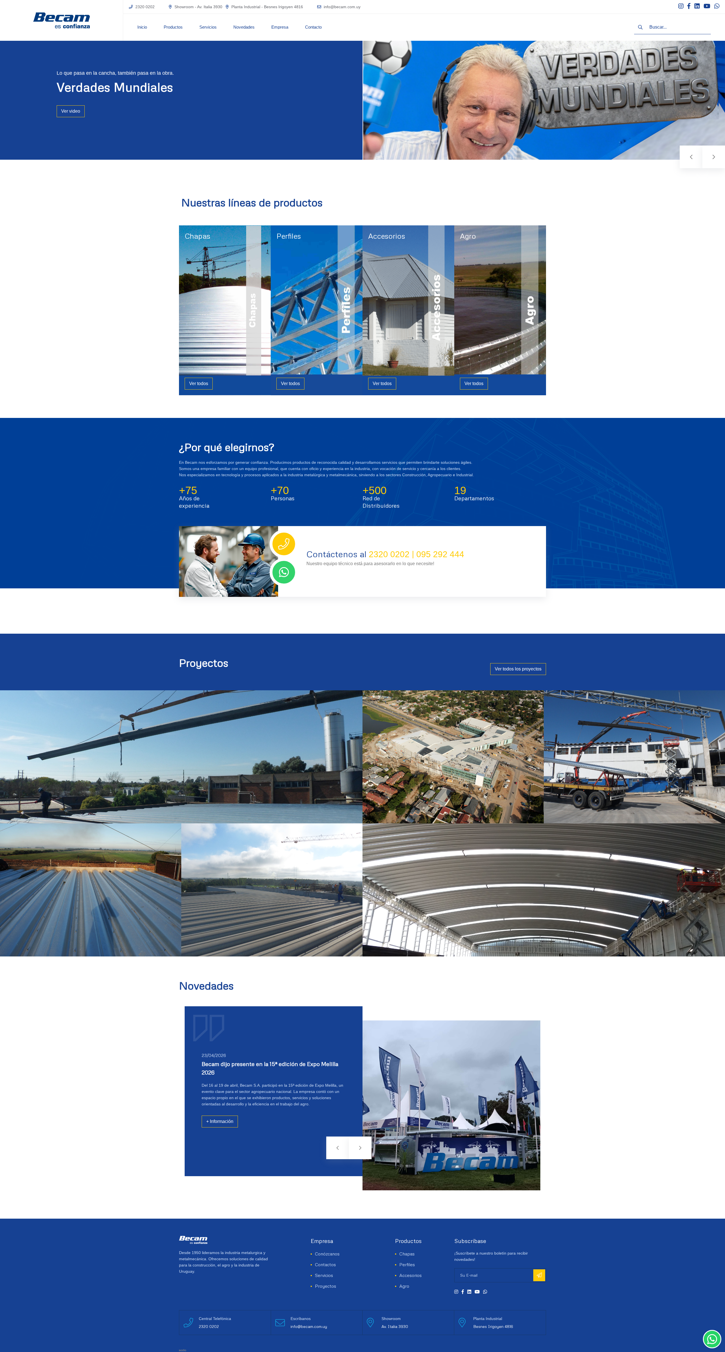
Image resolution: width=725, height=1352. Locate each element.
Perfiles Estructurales (295, 247)
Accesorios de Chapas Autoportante (400, 247)
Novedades (244, 27)
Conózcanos (327, 1254)
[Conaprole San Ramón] (181, 756)
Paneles (192, 286)
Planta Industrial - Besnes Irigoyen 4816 (267, 7)
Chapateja (194, 263)
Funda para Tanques (478, 263)
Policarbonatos (198, 293)
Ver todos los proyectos (518, 669)
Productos (173, 27)
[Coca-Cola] (543, 889)
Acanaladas (195, 247)
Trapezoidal (195, 301)
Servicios (208, 27)
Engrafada (194, 270)
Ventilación (377, 286)
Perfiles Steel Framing (296, 263)
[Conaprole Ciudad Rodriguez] (271, 889)
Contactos (325, 1264)
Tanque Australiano (477, 270)
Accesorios (386, 235)
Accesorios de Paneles (388, 263)
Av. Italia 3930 (394, 1326)
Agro (468, 235)
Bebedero (468, 247)
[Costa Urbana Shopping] (453, 756)
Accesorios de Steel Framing (394, 278)
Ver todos (198, 383)
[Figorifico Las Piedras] (634, 756)
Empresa (279, 27)
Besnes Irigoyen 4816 (493, 1326)
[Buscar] (640, 27)
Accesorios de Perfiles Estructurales (400, 270)
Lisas (189, 278)
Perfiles (288, 235)
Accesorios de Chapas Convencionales (403, 255)
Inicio (142, 27)
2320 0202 (145, 7)
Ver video (70, 111)
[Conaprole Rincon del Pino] (90, 889)
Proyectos (325, 1286)
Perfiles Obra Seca (293, 255)
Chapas (197, 235)
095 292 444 (440, 554)
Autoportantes (197, 255)
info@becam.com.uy (342, 7)
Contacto (313, 27)
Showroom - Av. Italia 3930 (198, 7)
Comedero (469, 255)
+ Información (219, 1121)
